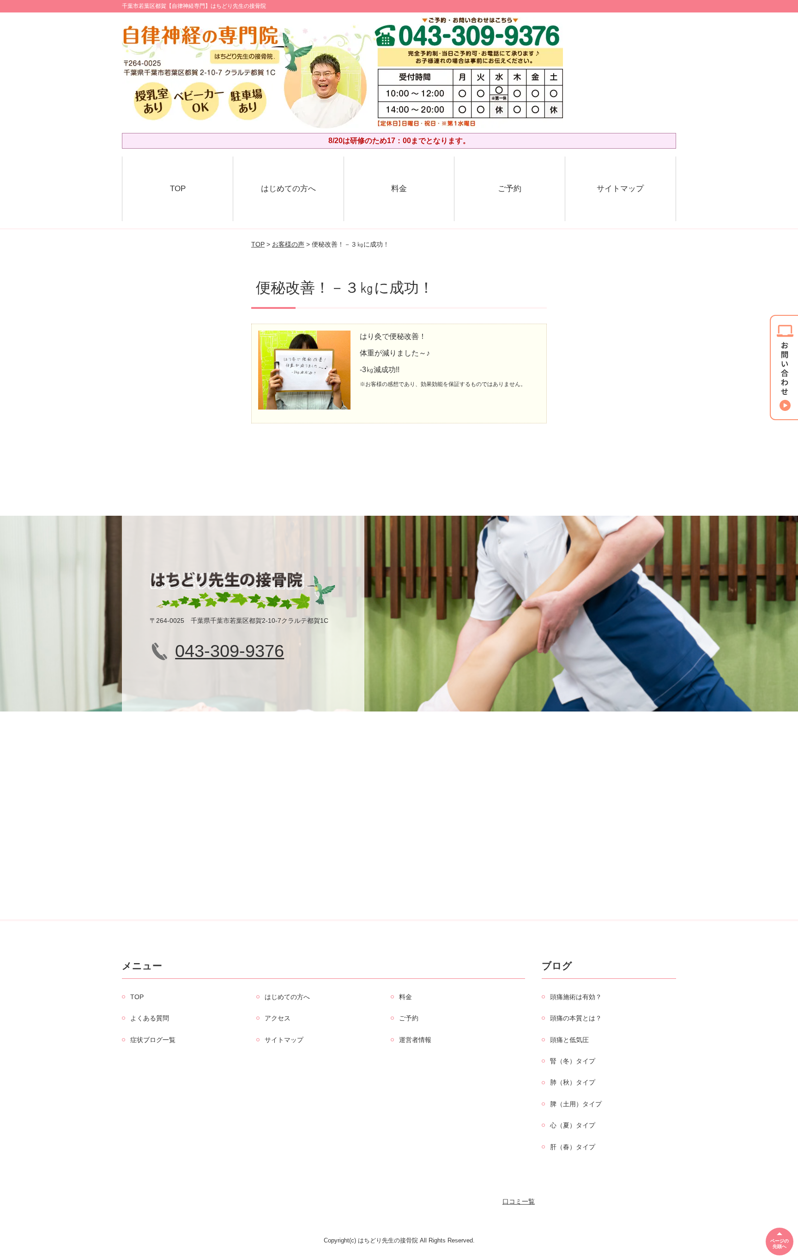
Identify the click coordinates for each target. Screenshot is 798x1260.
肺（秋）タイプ (572, 1082)
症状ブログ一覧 (152, 1039)
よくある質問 (149, 1018)
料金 (399, 188)
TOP (178, 188)
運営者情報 (415, 1039)
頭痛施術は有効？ (576, 997)
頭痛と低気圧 (569, 1039)
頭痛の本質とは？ (576, 1018)
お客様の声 (288, 244)
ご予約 (509, 188)
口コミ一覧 (518, 1201)
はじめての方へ (288, 188)
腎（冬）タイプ (572, 1061)
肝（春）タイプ (572, 1147)
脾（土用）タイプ (576, 1104)
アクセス (277, 1018)
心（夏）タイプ (572, 1125)
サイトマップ (620, 188)
